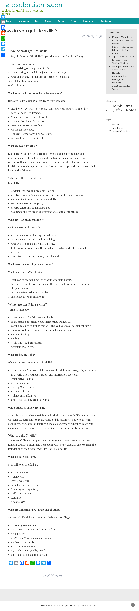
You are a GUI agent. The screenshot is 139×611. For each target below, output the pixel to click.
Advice (61, 21)
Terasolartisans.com (33, 5)
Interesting (23, 21)
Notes (48, 21)
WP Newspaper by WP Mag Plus (82, 605)
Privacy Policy (116, 128)
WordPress (58, 605)
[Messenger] (3, 44)
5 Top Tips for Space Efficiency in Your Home (122, 50)
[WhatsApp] (3, 38)
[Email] (3, 22)
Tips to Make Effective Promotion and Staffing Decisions (123, 59)
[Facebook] (3, 27)
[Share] (3, 54)
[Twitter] (3, 16)
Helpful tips (88, 21)
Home (8, 21)
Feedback (106, 21)
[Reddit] (3, 33)
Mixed (74, 21)
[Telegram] (3, 49)
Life (37, 21)
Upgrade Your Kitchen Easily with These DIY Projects (123, 40)
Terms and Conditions (120, 131)
